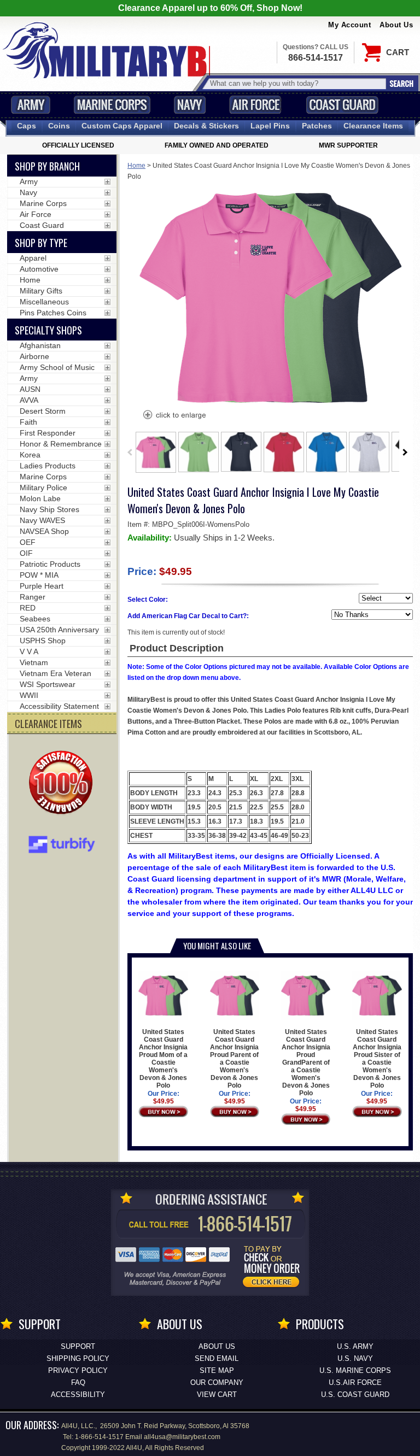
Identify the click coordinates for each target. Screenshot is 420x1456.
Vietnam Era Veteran (55, 673)
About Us (396, 25)
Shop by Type (41, 243)
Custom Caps (121, 125)
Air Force (255, 105)
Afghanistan (40, 345)
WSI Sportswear (47, 684)
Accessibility (78, 1394)
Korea (30, 454)
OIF (26, 553)
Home (136, 165)
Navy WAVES (42, 520)
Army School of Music (57, 367)
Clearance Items (373, 125)
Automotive (39, 269)
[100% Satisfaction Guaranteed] (63, 783)
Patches (317, 125)
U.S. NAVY (355, 1358)
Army (30, 105)
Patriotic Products (50, 564)
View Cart (217, 1394)
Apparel (33, 258)
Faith (28, 422)
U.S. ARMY (355, 1346)
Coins (59, 125)
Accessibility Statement (59, 706)
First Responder (47, 432)
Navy (190, 105)
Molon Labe (40, 498)
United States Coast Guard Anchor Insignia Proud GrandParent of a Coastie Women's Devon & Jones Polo (306, 1062)
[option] (156, 452)
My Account (349, 25)
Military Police (43, 487)
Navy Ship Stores (49, 509)
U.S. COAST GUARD (355, 1394)
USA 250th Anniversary (59, 629)
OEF (28, 542)
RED (28, 607)
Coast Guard (342, 105)
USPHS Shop (43, 640)
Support (78, 1346)
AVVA (29, 400)
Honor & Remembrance (61, 443)
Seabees (35, 618)
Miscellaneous (44, 301)
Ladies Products (47, 465)
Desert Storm (43, 411)
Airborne (34, 356)
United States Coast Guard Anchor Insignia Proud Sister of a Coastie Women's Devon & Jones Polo (377, 1058)
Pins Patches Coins (53, 312)
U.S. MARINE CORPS (355, 1370)
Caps (26, 125)
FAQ (78, 1382)
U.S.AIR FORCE (355, 1382)
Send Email (216, 1358)
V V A (29, 651)
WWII (29, 695)
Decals (206, 125)
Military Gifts (41, 290)
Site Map (217, 1370)
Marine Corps (112, 105)
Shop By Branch (47, 166)
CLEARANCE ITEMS (48, 724)
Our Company (216, 1382)
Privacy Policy (78, 1370)
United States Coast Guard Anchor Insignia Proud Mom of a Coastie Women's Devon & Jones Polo (163, 1058)
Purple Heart (41, 586)
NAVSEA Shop (44, 531)
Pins (270, 125)
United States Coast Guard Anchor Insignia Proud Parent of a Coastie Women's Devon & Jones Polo (234, 1058)
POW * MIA (39, 575)
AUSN (30, 389)
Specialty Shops (48, 330)
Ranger (32, 596)
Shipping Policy (77, 1358)
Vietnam (34, 662)
